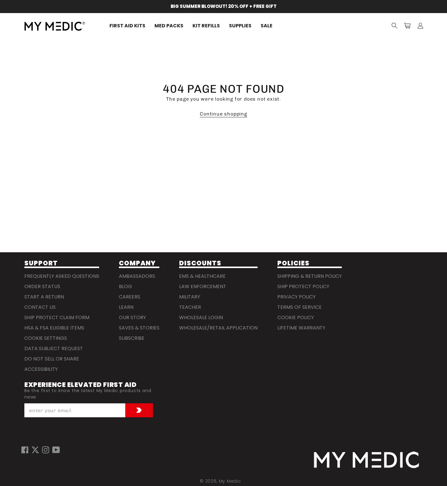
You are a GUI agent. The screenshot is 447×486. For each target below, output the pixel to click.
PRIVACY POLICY (296, 296)
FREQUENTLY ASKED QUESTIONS (61, 276)
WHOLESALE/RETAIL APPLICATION (218, 327)
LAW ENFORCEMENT (202, 286)
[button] (395, 26)
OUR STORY (132, 317)
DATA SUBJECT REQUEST (53, 348)
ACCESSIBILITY (41, 369)
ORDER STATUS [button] (42, 286)
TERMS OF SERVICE (299, 307)
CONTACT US (40, 307)
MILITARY (189, 296)
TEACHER (190, 307)
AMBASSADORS (137, 276)
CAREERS (129, 296)
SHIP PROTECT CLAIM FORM (56, 317)
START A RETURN (44, 296)
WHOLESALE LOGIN (201, 317)
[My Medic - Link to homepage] (54, 26)
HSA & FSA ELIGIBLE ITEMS (54, 327)
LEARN (126, 307)
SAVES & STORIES (139, 327)
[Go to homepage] (366, 460)
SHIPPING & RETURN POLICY (309, 276)
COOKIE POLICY (295, 317)
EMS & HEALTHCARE (202, 276)
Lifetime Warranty (301, 327)
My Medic (230, 481)
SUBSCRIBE (131, 338)
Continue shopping (223, 114)
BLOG (125, 286)
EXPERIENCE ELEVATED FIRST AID (80, 385)
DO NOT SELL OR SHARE (51, 358)
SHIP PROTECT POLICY (303, 286)
